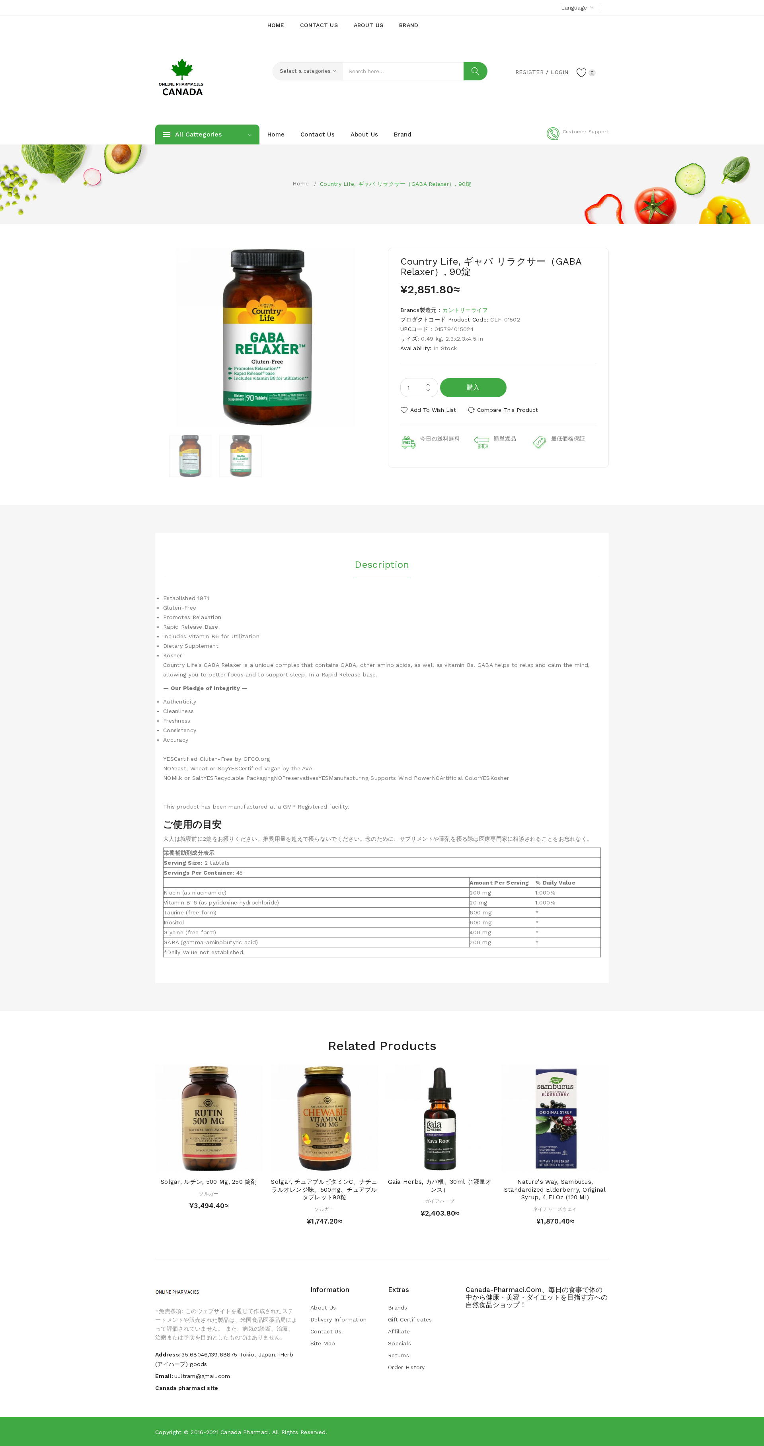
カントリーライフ (465, 310)
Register (529, 72)
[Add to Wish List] (216, 1164)
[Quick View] (201, 1164)
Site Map (322, 1343)
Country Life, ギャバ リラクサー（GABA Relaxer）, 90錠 (396, 184)
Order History (406, 1367)
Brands (397, 1307)
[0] (582, 72)
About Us (323, 1307)
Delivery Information (338, 1319)
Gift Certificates (410, 1319)
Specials (399, 1343)
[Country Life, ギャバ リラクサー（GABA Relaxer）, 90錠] (190, 456)
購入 (473, 387)
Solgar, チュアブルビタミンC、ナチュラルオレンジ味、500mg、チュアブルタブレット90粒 (324, 1189)
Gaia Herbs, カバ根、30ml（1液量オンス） (440, 1185)
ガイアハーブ (439, 1201)
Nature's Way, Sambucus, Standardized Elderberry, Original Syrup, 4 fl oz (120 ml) (555, 1189)
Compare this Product (507, 410)
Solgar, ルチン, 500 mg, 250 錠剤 (209, 1181)
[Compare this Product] (231, 1164)
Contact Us (325, 1331)
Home (300, 183)
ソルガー (208, 1194)
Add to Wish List (433, 410)
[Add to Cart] (186, 1164)
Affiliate (399, 1331)
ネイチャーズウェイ (555, 1209)
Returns (398, 1355)
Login (559, 72)
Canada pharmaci (244, 1432)
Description (382, 564)
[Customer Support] (578, 138)
